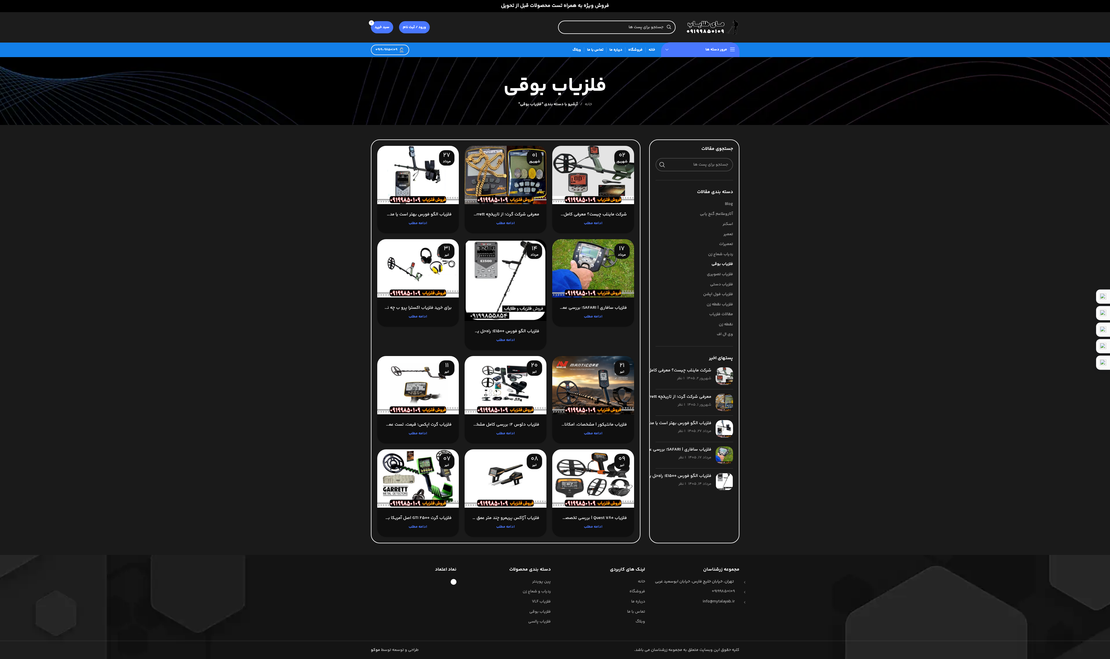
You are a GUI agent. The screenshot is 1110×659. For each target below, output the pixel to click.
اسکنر (728, 224)
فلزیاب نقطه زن (720, 305)
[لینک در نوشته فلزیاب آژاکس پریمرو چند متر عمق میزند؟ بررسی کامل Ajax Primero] (505, 478)
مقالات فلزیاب (721, 314)
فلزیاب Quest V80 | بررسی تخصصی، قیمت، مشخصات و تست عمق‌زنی (593, 518)
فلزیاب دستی (721, 285)
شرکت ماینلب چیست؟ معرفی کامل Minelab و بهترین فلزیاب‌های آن (649, 370)
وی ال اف (725, 334)
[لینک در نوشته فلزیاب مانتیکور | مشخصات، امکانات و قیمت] (593, 385)
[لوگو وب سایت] (710, 27)
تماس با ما (636, 612)
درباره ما (638, 602)
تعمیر (728, 234)
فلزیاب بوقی (722, 264)
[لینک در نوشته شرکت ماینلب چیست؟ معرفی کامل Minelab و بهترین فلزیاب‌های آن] (593, 175)
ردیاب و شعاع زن (537, 592)
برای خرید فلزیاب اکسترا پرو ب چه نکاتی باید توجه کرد (418, 308)
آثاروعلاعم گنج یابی (716, 214)
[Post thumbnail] (724, 376)
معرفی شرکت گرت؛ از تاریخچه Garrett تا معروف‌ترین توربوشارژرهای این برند (505, 214)
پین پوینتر (541, 582)
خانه (588, 104)
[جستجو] (662, 164)
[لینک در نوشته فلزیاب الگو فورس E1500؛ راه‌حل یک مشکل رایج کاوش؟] (505, 280)
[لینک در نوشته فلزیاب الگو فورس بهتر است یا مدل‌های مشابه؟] (418, 175)
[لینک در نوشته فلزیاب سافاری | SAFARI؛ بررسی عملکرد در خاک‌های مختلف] (593, 268)
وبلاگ (640, 622)
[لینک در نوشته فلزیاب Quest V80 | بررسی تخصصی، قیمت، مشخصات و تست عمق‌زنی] (593, 478)
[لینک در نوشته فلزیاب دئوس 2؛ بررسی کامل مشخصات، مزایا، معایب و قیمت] (505, 385)
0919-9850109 (386, 49)
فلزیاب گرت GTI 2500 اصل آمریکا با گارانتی (418, 518)
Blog (729, 204)
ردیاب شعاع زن (720, 254)
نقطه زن (726, 325)
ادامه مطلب (593, 223)
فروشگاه (637, 592)
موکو (375, 650)
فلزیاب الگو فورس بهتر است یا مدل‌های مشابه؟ (667, 423)
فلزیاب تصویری (720, 274)
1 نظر (681, 378)
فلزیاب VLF (541, 602)
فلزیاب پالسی (539, 622)
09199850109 (723, 591)
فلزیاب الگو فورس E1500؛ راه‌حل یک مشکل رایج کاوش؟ (660, 476)
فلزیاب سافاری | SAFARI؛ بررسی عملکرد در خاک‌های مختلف (657, 449)
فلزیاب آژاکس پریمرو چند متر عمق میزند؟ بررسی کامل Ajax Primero (505, 518)
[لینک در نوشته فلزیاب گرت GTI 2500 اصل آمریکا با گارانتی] (418, 478)
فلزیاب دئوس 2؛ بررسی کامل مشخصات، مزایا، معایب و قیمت (505, 425)
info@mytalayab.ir (719, 601)
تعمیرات (726, 244)
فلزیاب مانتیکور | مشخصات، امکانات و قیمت (593, 425)
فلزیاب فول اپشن (718, 294)
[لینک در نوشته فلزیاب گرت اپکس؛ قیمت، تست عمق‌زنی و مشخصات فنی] (418, 385)
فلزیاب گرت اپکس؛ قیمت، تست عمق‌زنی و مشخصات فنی (418, 425)
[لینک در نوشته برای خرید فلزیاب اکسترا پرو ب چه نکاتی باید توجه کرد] (418, 268)
